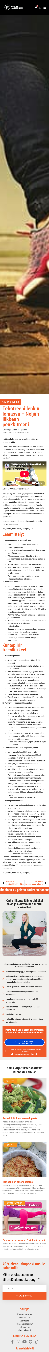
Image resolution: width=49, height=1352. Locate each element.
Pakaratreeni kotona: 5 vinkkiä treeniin (24, 1240)
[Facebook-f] (12, 1342)
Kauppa (24, 1309)
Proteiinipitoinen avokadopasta (20, 1118)
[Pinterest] (30, 1342)
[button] (45, 7)
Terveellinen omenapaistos (18, 1181)
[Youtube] (24, 1342)
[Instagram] (18, 1342)
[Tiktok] (36, 1342)
